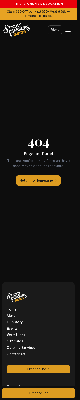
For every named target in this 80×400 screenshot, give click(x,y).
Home (11, 309)
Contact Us (16, 354)
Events (12, 328)
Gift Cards (15, 341)
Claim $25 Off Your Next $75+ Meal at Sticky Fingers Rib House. (38, 14)
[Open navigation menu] (68, 30)
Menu (55, 29)
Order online (38, 393)
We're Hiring (16, 335)
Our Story (15, 322)
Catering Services (21, 347)
